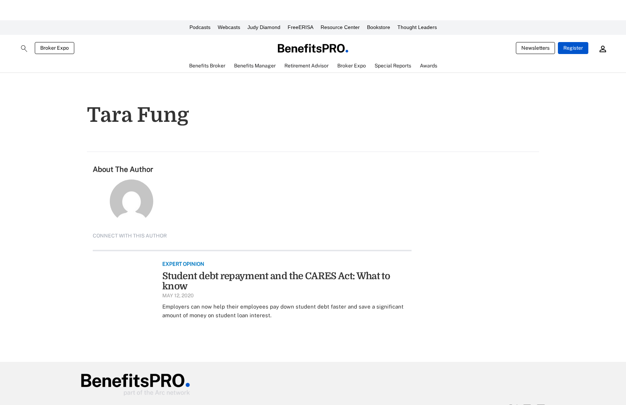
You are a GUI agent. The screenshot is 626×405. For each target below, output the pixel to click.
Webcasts (229, 27)
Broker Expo (54, 48)
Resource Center (340, 27)
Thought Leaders (417, 27)
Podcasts (199, 27)
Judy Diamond (263, 27)
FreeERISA (300, 27)
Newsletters (535, 48)
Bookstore (378, 27)
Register (573, 48)
